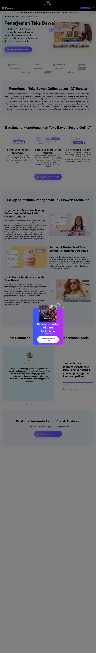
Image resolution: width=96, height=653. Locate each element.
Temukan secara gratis (48, 339)
